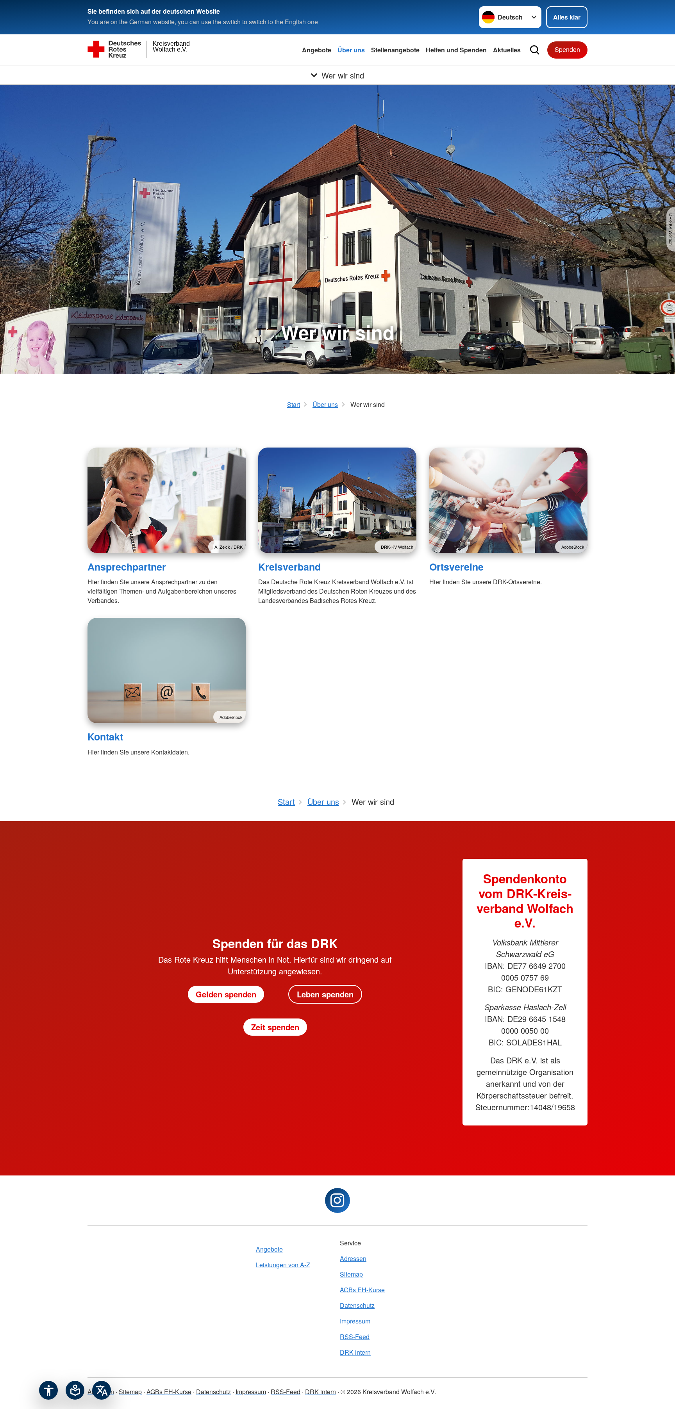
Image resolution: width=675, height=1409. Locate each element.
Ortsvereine (456, 567)
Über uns (351, 49)
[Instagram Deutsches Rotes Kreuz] (337, 1200)
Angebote (316, 49)
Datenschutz (357, 1305)
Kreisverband (289, 567)
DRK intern (355, 1352)
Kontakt (105, 736)
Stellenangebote (395, 49)
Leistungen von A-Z (283, 1264)
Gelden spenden (226, 994)
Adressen (353, 1258)
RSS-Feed (355, 1336)
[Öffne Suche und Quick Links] (535, 50)
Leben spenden (325, 994)
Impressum (355, 1320)
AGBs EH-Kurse (362, 1289)
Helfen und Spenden (456, 49)
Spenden (567, 49)
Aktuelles (507, 49)
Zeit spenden (275, 1027)
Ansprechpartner (127, 567)
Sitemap (351, 1274)
